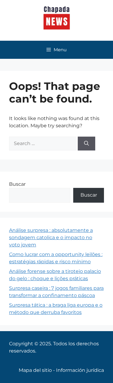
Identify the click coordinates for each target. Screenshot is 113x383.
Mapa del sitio (35, 370)
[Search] (86, 143)
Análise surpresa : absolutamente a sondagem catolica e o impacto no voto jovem (51, 237)
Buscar (17, 184)
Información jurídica (80, 370)
